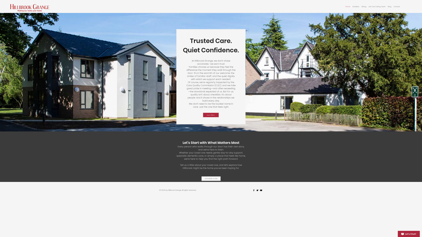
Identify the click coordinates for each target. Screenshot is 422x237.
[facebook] (254, 190)
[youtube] (261, 190)
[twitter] (257, 190)
